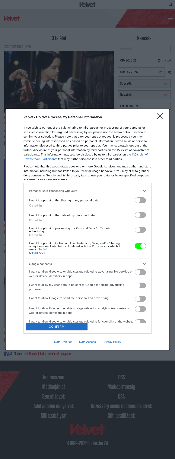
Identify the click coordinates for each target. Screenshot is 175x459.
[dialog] (87, 229)
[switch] (140, 200)
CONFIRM (57, 326)
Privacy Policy (111, 341)
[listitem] (87, 191)
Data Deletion (63, 341)
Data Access (87, 341)
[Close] (161, 117)
